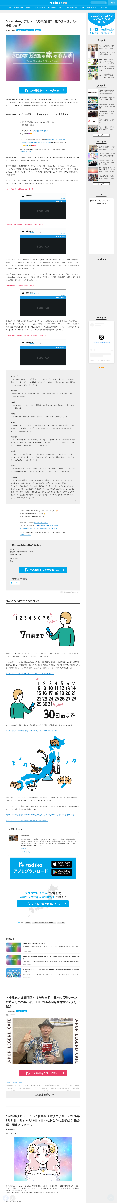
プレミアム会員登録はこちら (43, 903)
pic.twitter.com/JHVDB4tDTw (47, 528)
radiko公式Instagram (26, 852)
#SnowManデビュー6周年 (49, 525)
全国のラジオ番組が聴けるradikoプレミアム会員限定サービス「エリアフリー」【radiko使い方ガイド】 (40, 815)
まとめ (82, 7)
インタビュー (52, 7)
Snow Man (16, 583)
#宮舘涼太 (38, 143)
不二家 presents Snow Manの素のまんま (44, 922)
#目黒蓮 (32, 143)
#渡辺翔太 (37, 522)
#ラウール (55, 140)
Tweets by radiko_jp (101, 203)
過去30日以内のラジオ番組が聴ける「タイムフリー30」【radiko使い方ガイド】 (32, 731)
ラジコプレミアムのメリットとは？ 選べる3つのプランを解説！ (27, 820)
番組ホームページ (15, 558)
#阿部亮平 (25, 143)
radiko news (58, 2)
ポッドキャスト (18, 7)
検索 (105, 2)
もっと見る (101, 135)
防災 (10, 7)
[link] (100, 201)
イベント (61, 7)
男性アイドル (29, 30)
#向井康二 (44, 131)
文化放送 (28, 922)
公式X (11, 561)
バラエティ (20, 30)
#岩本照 (49, 140)
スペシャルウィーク (39, 7)
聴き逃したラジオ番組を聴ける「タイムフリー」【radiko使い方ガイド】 (30, 673)
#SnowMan (24, 528)
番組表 (113, 3)
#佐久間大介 (46, 143)
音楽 (19, 1011)
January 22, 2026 (25, 152)
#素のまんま (32, 528)
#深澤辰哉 (37, 131)
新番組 (28, 7)
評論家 (24, 1011)
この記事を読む (43, 1094)
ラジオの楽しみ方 (72, 7)
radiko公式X (24, 848)
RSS (102, 367)
